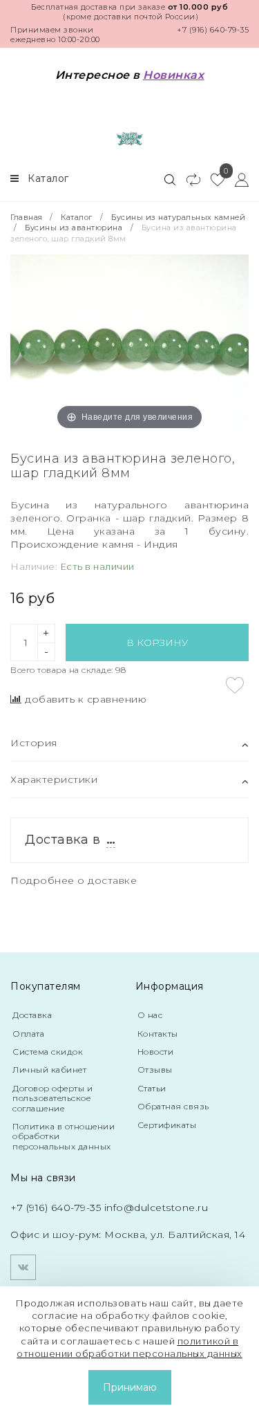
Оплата (28, 1033)
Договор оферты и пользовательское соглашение (52, 1098)
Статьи (151, 1088)
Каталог (77, 217)
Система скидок (47, 1051)
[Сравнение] (187, 179)
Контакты (157, 1033)
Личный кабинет (49, 1069)
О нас (150, 1015)
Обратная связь (173, 1106)
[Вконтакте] (23, 1267)
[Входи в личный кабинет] (236, 179)
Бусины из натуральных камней (178, 217)
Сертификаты (167, 1125)
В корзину (157, 642)
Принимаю (130, 1387)
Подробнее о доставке (73, 880)
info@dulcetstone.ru (156, 1207)
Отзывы (155, 1069)
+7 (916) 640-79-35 (213, 30)
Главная (27, 217)
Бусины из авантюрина (73, 227)
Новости (155, 1051)
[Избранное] (212, 179)
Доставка (32, 1015)
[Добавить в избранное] (235, 685)
